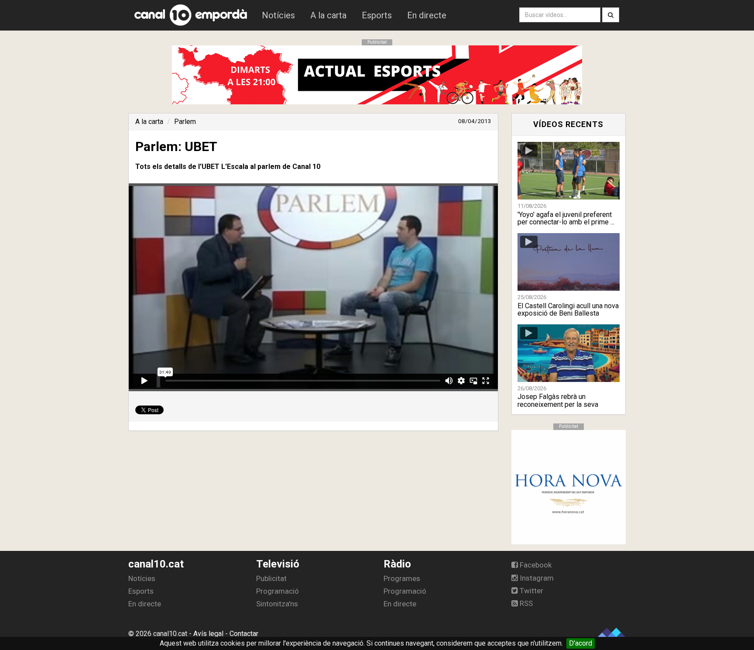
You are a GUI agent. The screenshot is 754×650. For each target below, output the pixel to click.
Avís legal (208, 633)
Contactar (244, 633)
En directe (426, 15)
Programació (277, 591)
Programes (402, 578)
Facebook (535, 565)
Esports (377, 15)
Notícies (278, 15)
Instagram (536, 578)
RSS (525, 603)
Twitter (530, 590)
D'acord (580, 643)
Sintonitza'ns (277, 603)
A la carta (328, 15)
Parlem (185, 121)
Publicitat (271, 578)
